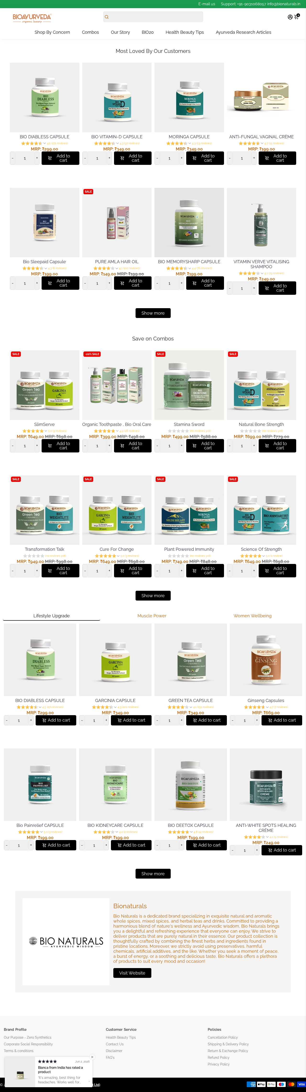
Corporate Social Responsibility (28, 1044)
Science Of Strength (261, 549)
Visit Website (132, 972)
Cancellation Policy (223, 1037)
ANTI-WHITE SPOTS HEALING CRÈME (266, 828)
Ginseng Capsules (266, 700)
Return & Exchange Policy (228, 1051)
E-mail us (206, 4)
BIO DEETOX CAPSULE (191, 825)
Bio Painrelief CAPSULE (40, 825)
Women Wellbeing (253, 615)
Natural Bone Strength (261, 424)
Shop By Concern (52, 32)
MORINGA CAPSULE (189, 136)
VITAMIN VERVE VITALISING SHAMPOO (261, 264)
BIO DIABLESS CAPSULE (44, 136)
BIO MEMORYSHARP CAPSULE (189, 261)
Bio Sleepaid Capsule (44, 261)
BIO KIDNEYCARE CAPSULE (115, 825)
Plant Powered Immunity (189, 549)
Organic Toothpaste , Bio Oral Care (116, 424)
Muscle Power (151, 615)
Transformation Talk (44, 549)
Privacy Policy (219, 1064)
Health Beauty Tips (185, 32)
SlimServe (44, 424)
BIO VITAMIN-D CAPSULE (116, 136)
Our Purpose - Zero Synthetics (27, 1037)
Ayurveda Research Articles (243, 32)
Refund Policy (219, 1057)
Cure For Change (117, 549)
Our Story (120, 32)
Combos (90, 32)
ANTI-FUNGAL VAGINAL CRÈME (261, 136)
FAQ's (110, 1057)
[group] (44, 143)
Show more (153, 873)
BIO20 (148, 32)
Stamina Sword (189, 424)
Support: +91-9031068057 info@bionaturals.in (260, 4)
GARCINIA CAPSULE (115, 700)
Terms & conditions (18, 1051)
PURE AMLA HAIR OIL (117, 261)
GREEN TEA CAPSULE (191, 700)
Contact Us (115, 1044)
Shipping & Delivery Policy (228, 1044)
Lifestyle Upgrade (51, 615)
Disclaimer (114, 1051)
